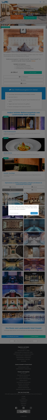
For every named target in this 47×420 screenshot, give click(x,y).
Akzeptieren (34, 213)
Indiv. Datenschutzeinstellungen (13, 213)
